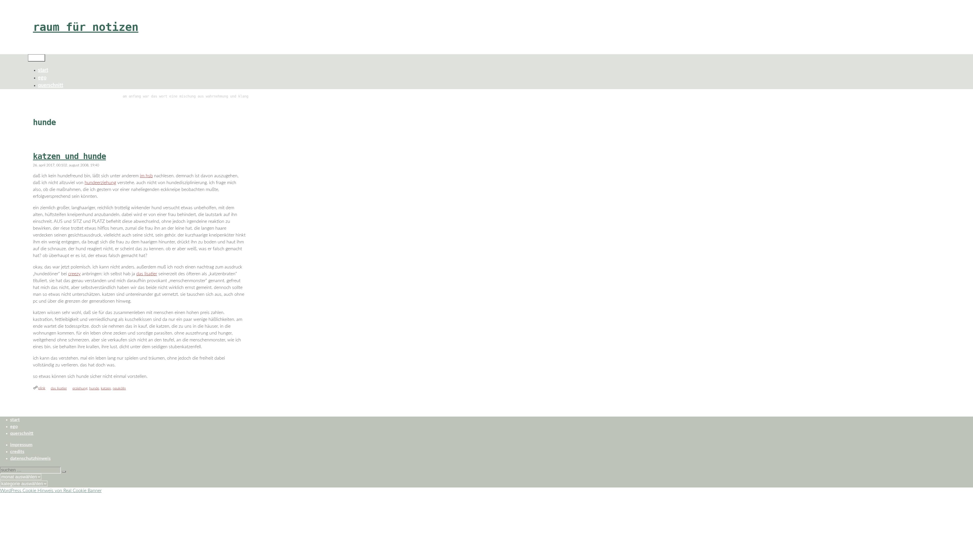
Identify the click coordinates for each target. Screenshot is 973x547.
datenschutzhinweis (30, 458)
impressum (21, 445)
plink (41, 388)
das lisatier (146, 274)
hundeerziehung (100, 183)
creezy (74, 274)
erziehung (79, 388)
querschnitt (50, 85)
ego (42, 77)
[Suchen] (64, 471)
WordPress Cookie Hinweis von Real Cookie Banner (51, 491)
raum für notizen (85, 27)
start (43, 70)
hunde (94, 388)
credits (17, 452)
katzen (106, 388)
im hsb (146, 176)
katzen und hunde (69, 156)
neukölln (119, 388)
